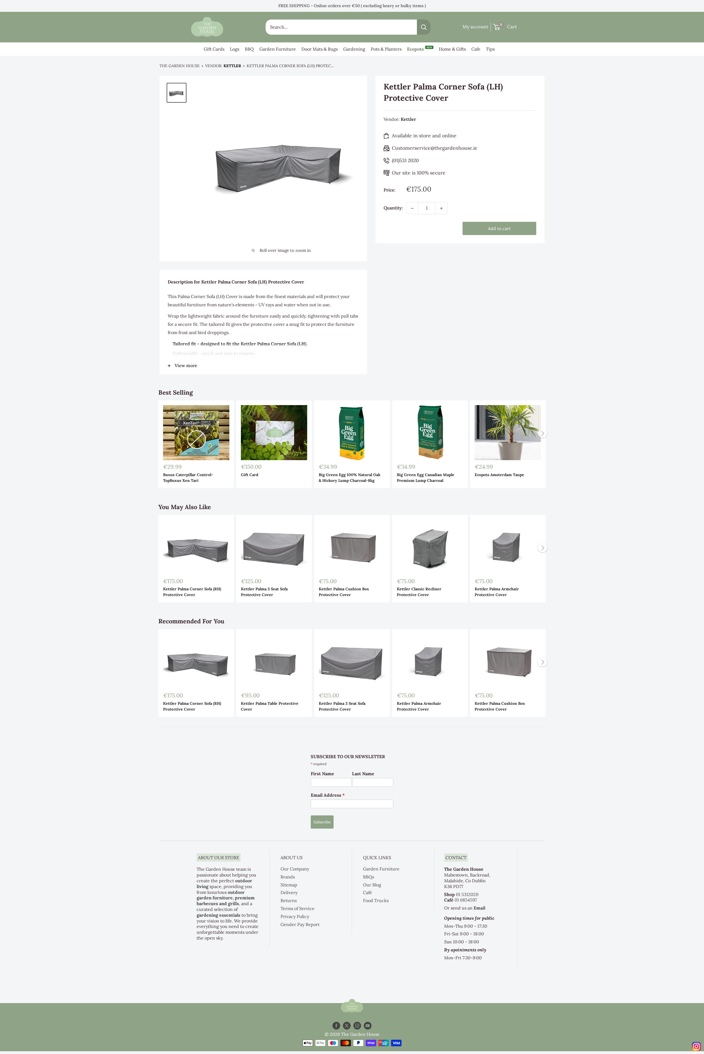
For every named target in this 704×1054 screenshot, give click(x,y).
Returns (288, 900)
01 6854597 (466, 900)
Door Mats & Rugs (319, 49)
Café (367, 892)
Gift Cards (214, 49)
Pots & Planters (386, 49)
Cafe (475, 49)
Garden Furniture (277, 49)
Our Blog (372, 885)
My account (475, 27)
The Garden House (180, 65)
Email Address (328, 795)
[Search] (424, 27)
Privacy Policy (294, 916)
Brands (287, 877)
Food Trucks (376, 900)
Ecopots (419, 49)
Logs (234, 49)
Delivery (289, 892)
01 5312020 (467, 894)
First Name (322, 773)
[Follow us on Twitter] (347, 1026)
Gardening (354, 49)
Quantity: (393, 208)
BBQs (368, 877)
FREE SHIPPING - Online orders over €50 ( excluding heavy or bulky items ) (352, 5)
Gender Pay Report (300, 924)
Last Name (363, 773)
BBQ (249, 49)
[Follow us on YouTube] (368, 1026)
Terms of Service (297, 908)
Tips (490, 49)
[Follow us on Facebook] (336, 1026)
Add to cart (499, 228)
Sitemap (288, 885)
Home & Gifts (452, 49)
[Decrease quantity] (412, 208)
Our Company (294, 869)
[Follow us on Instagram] (357, 1026)
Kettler (232, 65)
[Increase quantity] (441, 208)
